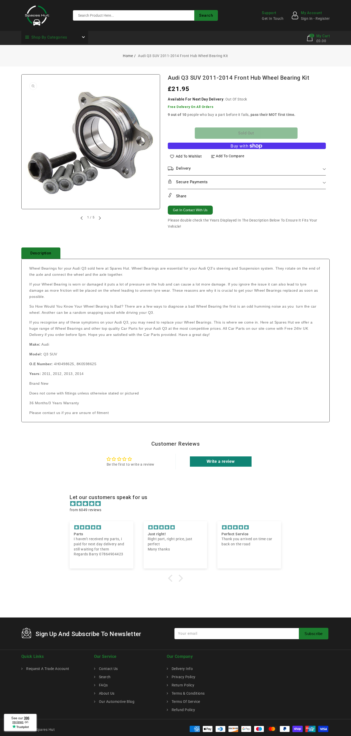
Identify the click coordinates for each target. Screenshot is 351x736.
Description (40, 253)
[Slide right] (99, 218)
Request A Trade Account (47, 669)
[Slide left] (82, 218)
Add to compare (230, 156)
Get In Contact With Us (190, 210)
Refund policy (183, 710)
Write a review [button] (221, 461)
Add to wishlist (189, 156)
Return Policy (182, 685)
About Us (106, 693)
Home (128, 56)
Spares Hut (45, 730)
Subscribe (313, 633)
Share (180, 196)
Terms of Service (185, 702)
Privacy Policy (183, 677)
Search (104, 677)
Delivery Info (182, 669)
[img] (178, 504)
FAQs (103, 685)
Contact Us (108, 669)
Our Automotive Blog (116, 702)
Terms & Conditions (188, 693)
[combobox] (145, 15)
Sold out (246, 133)
